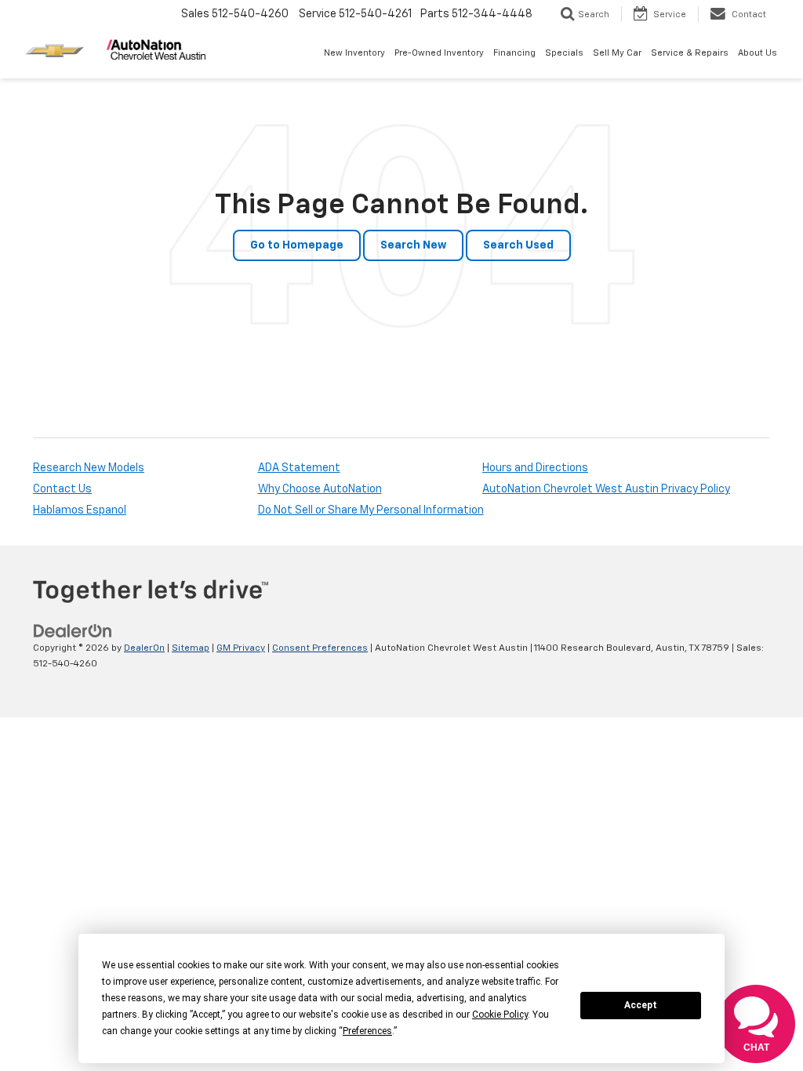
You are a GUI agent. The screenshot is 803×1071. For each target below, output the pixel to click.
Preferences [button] (367, 1031)
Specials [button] (564, 53)
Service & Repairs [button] (690, 53)
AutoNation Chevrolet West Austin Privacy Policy (606, 489)
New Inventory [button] (354, 53)
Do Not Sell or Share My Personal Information (371, 510)
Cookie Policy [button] (500, 1014)
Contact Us (62, 489)
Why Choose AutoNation (320, 489)
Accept (640, 1005)
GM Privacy (240, 648)
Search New (413, 245)
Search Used (518, 245)
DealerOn (144, 648)
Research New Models (88, 468)
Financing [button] (514, 53)
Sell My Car (617, 53)
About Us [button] (757, 53)
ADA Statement (299, 468)
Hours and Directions (535, 468)
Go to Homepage (296, 245)
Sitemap (190, 648)
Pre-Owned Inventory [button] (439, 53)
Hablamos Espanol (79, 510)
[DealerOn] (73, 631)
